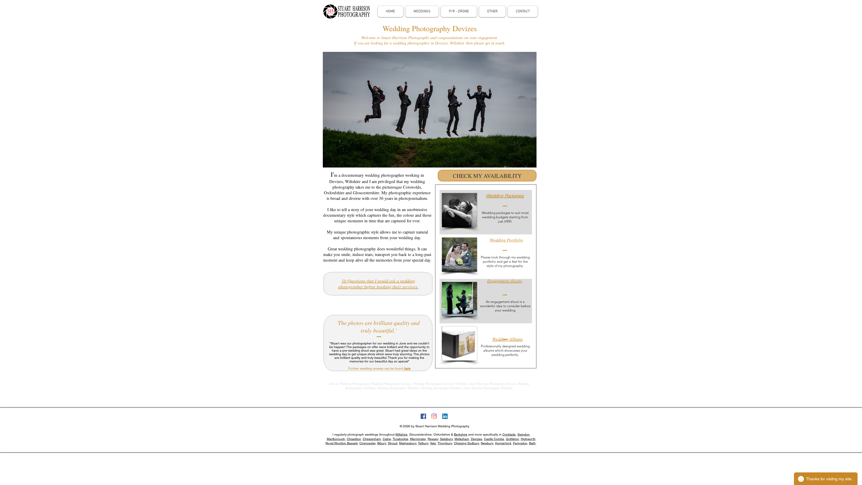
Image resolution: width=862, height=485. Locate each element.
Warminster (418, 439)
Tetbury (423, 443)
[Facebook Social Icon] (423, 416)
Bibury (381, 443)
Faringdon (520, 443)
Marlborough (336, 439)
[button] (422, 11)
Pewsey (433, 439)
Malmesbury (407, 443)
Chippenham (372, 439)
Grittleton (512, 439)
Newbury (487, 443)
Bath (532, 443)
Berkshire (460, 434)
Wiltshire (401, 434)
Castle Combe (494, 439)
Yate (433, 443)
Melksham (462, 439)
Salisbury (446, 439)
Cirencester (367, 443)
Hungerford (503, 443)
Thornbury (445, 443)
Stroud (392, 443)
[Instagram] (434, 416)
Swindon (523, 434)
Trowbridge (400, 439)
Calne (387, 439)
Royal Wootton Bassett (341, 443)
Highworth (528, 439)
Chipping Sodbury (466, 443)
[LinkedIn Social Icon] (445, 416)
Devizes (476, 439)
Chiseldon (354, 439)
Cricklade (509, 434)
